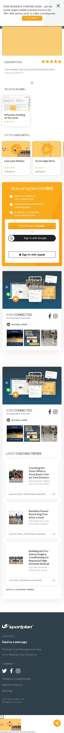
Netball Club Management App (22, 649)
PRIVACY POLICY (12, 684)
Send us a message (14, 642)
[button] (32, 254)
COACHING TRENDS (24, 589)
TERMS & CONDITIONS (16, 678)
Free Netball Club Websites (19, 654)
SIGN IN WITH (32, 225)
